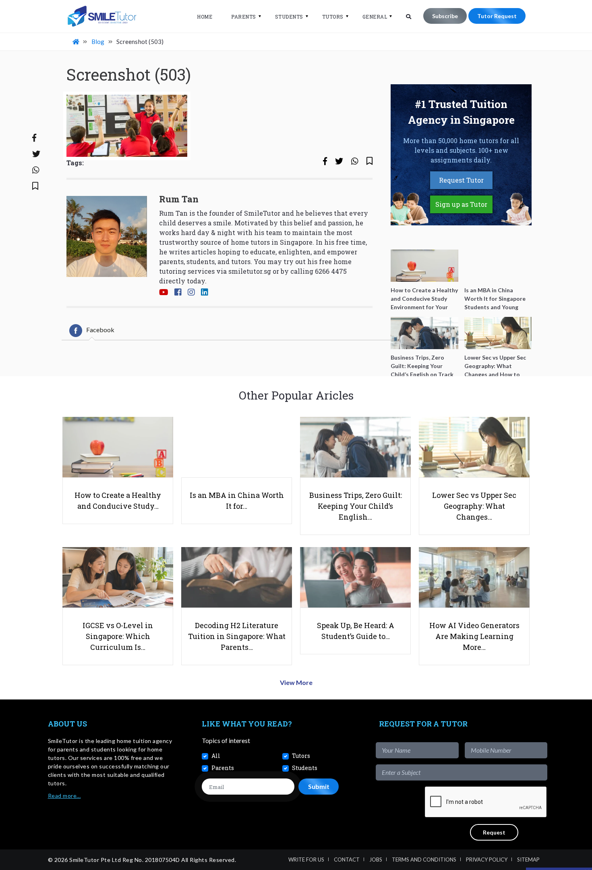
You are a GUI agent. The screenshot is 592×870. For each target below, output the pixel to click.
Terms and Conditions (424, 859)
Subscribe (445, 15)
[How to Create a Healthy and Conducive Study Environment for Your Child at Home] (424, 266)
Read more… (64, 795)
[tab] (92, 330)
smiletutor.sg (249, 271)
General (374, 16)
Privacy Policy (486, 859)
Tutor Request (497, 15)
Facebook (100, 329)
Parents (243, 16)
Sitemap (528, 859)
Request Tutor (461, 180)
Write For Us (306, 859)
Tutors (333, 16)
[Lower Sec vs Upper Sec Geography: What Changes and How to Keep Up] (498, 333)
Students (289, 16)
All (215, 756)
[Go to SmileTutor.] (76, 41)
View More (296, 682)
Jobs (375, 859)
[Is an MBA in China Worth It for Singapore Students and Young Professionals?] (498, 266)
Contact (347, 859)
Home (204, 16)
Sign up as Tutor (461, 204)
